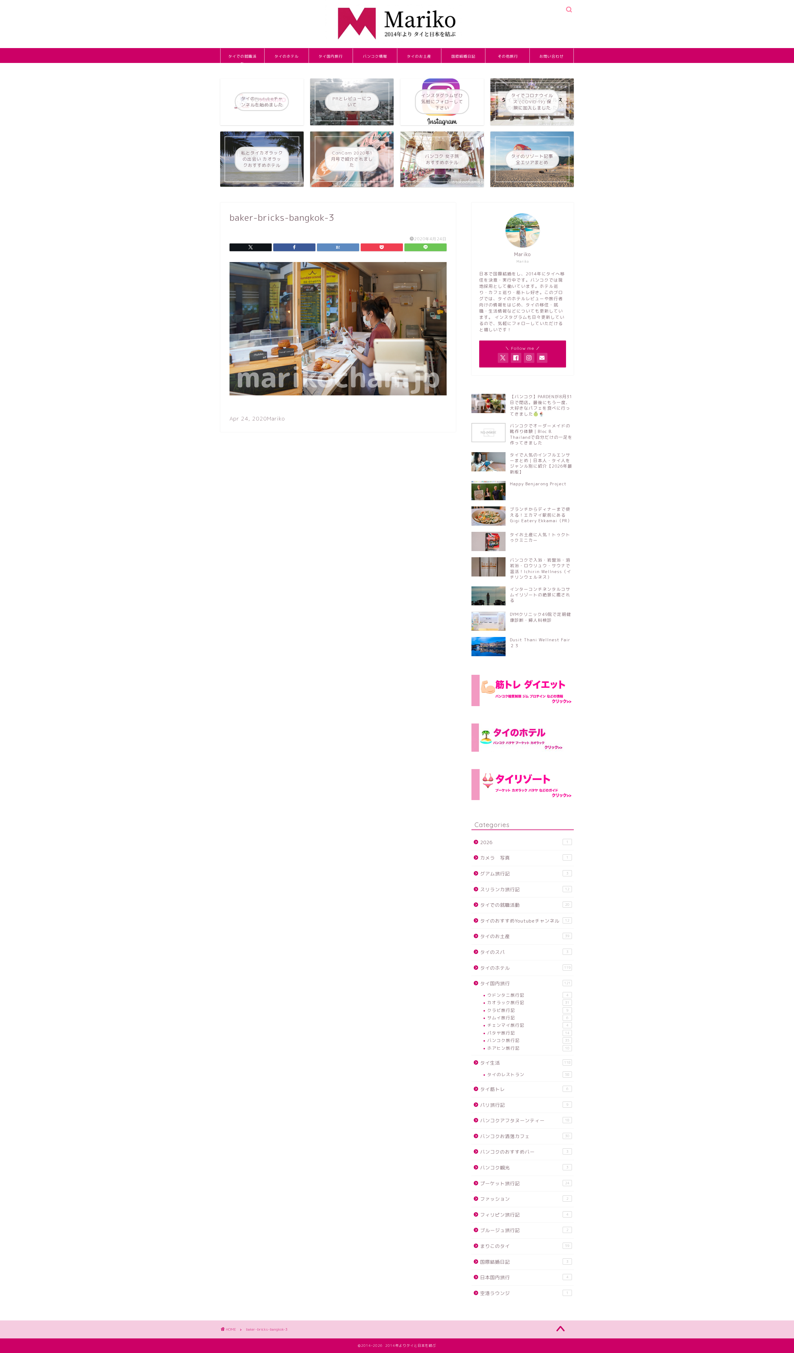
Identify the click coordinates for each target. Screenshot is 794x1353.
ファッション (524, 1199)
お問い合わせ (551, 56)
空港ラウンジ (524, 1293)
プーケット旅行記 (524, 1183)
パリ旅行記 (524, 1105)
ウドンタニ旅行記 (528, 995)
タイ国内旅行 (331, 56)
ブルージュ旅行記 (524, 1230)
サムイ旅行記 (528, 1018)
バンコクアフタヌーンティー (524, 1120)
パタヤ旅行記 (528, 1033)
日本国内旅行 (524, 1277)
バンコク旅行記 (528, 1040)
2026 (524, 842)
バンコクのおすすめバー (524, 1152)
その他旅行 (508, 56)
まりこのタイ (524, 1246)
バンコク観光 (524, 1167)
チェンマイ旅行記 (528, 1025)
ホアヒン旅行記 (528, 1048)
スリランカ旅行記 (524, 889)
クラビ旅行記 (528, 1010)
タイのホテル (286, 56)
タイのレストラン (528, 1074)
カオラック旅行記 (528, 1002)
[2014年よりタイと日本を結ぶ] (397, 46)
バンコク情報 (375, 56)
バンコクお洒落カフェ (524, 1136)
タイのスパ (524, 952)
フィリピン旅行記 (524, 1215)
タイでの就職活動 (242, 58)
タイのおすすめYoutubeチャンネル (524, 921)
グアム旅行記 (524, 873)
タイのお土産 (419, 56)
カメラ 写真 (524, 858)
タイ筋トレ (524, 1089)
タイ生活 (525, 1063)
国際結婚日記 (463, 56)
